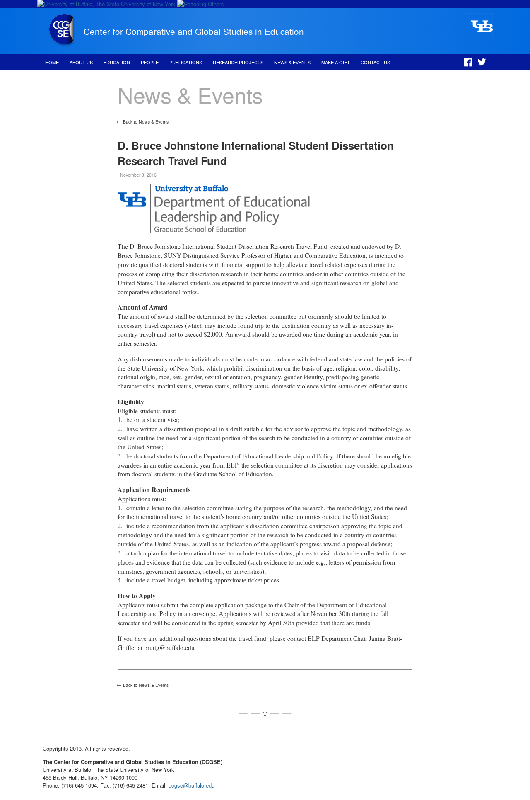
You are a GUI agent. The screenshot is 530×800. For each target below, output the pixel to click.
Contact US (375, 62)
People (150, 62)
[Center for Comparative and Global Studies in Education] (61, 44)
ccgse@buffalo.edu (191, 785)
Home (52, 62)
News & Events (292, 62)
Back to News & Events (146, 122)
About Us (81, 62)
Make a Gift (335, 62)
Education (117, 62)
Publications (185, 62)
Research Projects (238, 62)
